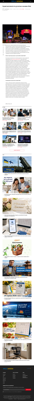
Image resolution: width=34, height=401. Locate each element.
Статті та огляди (4, 120)
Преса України (10, 396)
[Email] (3, 55)
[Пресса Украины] (17, 1)
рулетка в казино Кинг (16, 59)
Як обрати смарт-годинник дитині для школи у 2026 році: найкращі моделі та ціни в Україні (9, 131)
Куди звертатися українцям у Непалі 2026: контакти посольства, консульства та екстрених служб (15, 278)
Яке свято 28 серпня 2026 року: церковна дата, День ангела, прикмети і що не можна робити (17, 298)
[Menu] (3, 1)
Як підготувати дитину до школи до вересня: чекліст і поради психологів (24, 131)
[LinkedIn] (3, 51)
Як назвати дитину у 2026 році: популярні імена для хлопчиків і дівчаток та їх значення (8, 118)
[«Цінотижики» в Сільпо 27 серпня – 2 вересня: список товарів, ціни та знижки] (17, 247)
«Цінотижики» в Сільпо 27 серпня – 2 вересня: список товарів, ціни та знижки (16, 257)
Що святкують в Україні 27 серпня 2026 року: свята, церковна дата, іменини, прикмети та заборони (17, 340)
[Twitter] (3, 49)
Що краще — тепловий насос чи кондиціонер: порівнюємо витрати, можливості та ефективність (8, 145)
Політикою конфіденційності (18, 391)
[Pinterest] (3, 53)
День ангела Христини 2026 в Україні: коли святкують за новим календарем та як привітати (15, 215)
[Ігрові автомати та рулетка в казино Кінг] (17, 33)
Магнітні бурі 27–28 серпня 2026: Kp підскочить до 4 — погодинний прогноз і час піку (17, 319)
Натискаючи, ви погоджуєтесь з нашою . (13, 391)
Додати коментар (17, 150)
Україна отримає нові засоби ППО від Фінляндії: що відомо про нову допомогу (16, 174)
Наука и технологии (20, 120)
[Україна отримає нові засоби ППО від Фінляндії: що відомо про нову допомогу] (17, 164)
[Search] (30, 1)
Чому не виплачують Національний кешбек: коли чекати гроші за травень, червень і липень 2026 (17, 236)
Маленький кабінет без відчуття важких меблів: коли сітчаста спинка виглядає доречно (16, 361)
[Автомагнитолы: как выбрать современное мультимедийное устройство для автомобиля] (25, 139)
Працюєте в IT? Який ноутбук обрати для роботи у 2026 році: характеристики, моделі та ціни (24, 118)
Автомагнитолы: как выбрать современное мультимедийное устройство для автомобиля (23, 145)
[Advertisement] (17, 17)
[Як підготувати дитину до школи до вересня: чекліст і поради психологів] (25, 126)
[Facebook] (3, 47)
